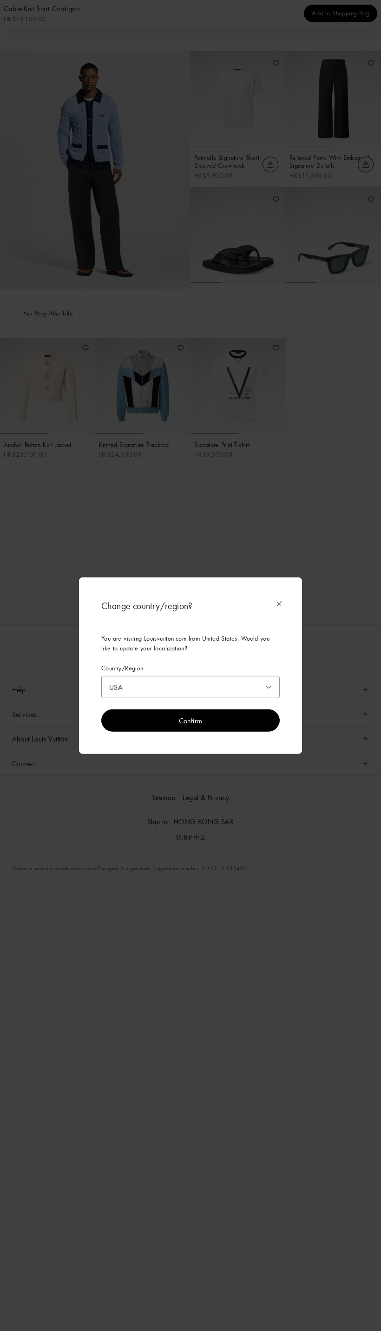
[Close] (279, 603)
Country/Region (122, 668)
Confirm (191, 720)
